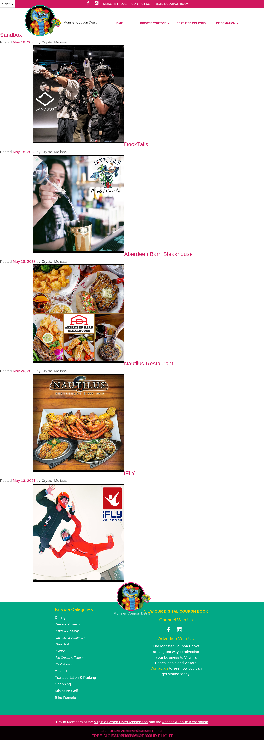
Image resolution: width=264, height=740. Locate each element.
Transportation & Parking (75, 678)
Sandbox (11, 35)
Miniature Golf (66, 691)
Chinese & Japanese (70, 637)
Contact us (159, 668)
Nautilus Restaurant (148, 363)
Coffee (60, 651)
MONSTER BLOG (115, 3)
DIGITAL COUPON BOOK (172, 3)
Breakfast (62, 644)
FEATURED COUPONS (191, 23)
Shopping (63, 684)
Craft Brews (64, 664)
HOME (119, 23)
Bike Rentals (65, 698)
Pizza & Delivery (67, 631)
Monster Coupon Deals (60, 20)
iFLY (129, 473)
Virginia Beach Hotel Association (121, 722)
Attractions (63, 671)
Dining (60, 617)
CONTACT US (140, 3)
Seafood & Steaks (68, 624)
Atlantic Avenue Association (185, 722)
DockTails (136, 144)
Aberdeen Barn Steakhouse (158, 254)
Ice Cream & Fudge (69, 657)
